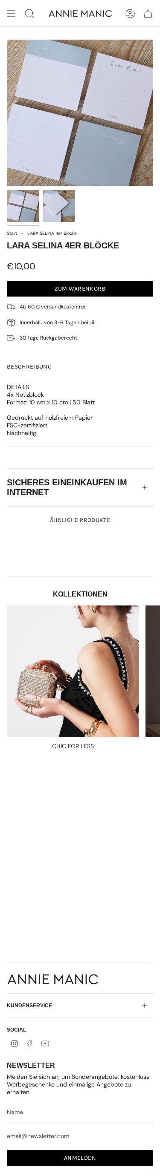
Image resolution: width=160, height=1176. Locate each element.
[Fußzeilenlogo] (53, 979)
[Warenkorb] (148, 13)
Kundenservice (29, 1006)
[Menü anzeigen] (11, 13)
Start (12, 233)
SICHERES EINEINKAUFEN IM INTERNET (67, 487)
